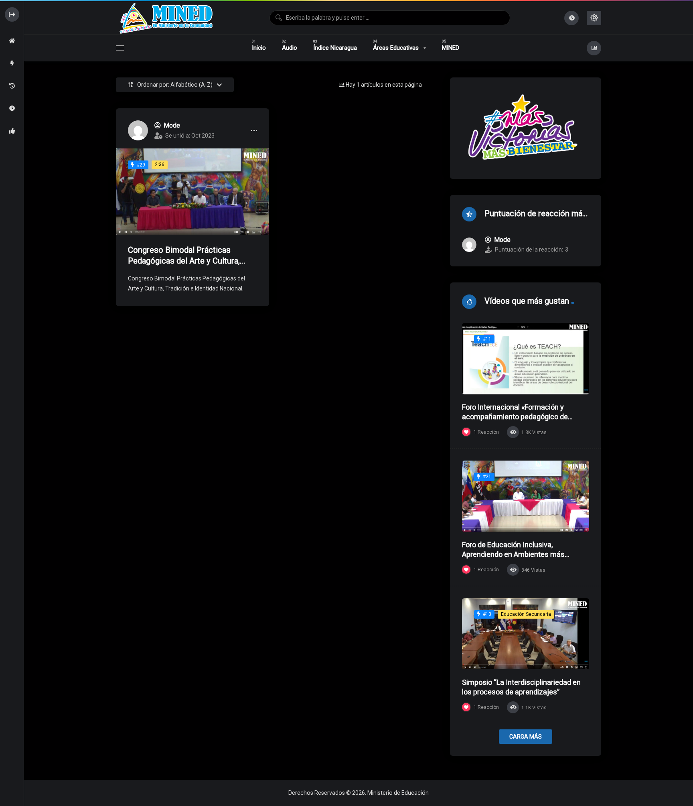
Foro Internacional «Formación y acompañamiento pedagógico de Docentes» (515, 417)
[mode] (138, 130)
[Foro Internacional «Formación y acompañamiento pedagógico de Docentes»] (525, 358)
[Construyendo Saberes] (165, 18)
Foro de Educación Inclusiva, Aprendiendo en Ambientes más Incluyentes (513, 554)
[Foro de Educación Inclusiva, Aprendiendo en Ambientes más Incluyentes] (525, 496)
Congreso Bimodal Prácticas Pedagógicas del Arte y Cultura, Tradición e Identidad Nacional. (184, 261)
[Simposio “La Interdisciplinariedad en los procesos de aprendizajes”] (525, 634)
